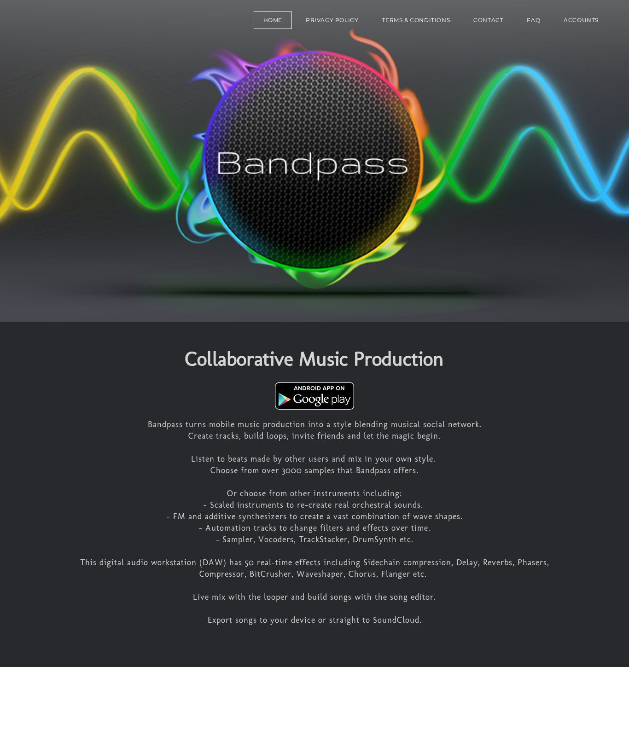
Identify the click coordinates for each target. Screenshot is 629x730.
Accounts (581, 20)
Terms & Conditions (416, 20)
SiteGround (189, 698)
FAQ (533, 20)
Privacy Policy (332, 20)
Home (272, 20)
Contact (488, 20)
